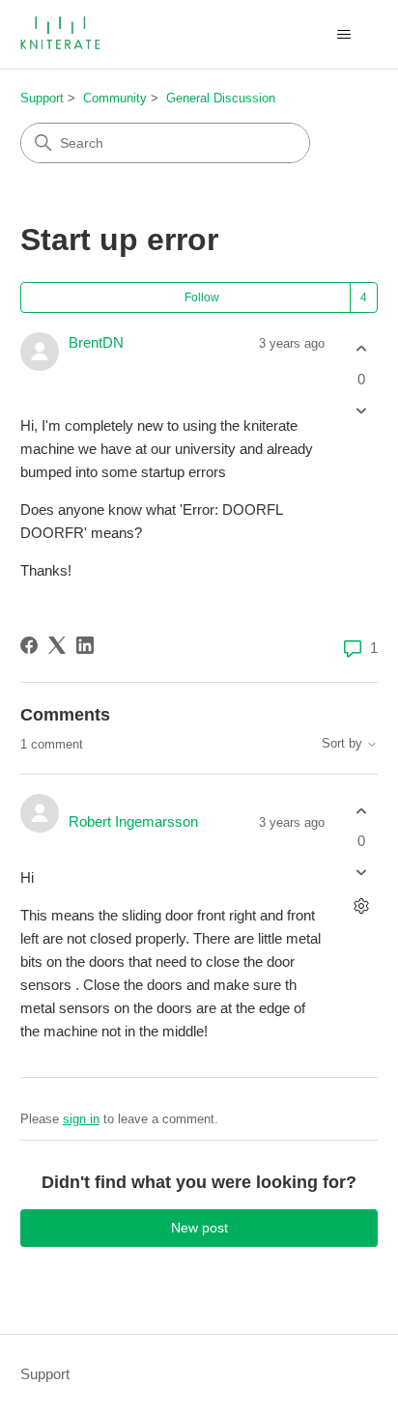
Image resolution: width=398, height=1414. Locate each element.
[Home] (61, 34)
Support (42, 98)
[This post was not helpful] (361, 410)
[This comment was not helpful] (361, 873)
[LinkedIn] (85, 645)
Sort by (344, 743)
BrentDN (96, 342)
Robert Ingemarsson (133, 821)
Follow (202, 297)
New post (199, 1227)
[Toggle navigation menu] (343, 34)
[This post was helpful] (361, 349)
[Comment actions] (361, 906)
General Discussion (220, 98)
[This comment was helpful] (361, 811)
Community (115, 98)
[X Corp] (57, 645)
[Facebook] (29, 645)
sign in (81, 1119)
